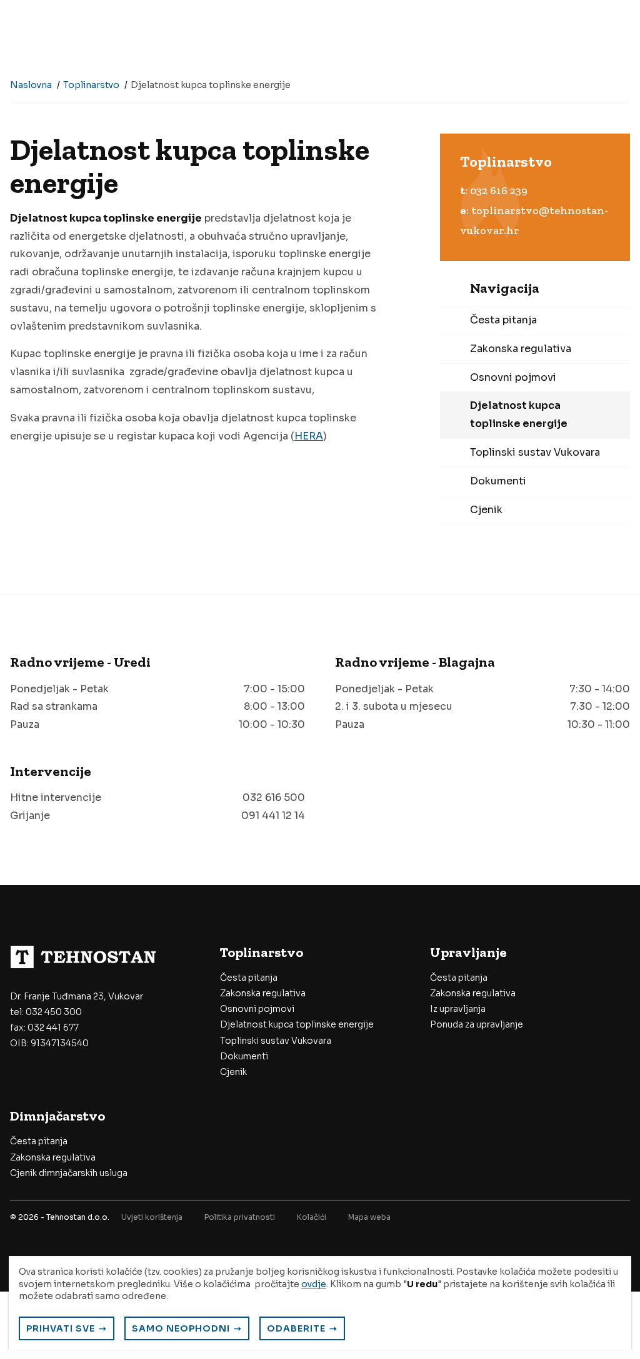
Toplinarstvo (91, 85)
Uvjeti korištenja (151, 1217)
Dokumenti (498, 481)
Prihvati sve (60, 1328)
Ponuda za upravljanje (476, 1024)
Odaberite (296, 1328)
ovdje (313, 1284)
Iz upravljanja (458, 1008)
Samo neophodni (181, 1328)
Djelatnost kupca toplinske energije (519, 414)
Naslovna (31, 85)
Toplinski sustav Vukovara (535, 452)
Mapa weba (369, 1217)
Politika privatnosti (239, 1217)
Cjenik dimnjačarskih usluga (69, 1173)
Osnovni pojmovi (513, 377)
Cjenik (486, 509)
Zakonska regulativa (520, 348)
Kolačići (311, 1217)
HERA (308, 436)
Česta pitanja (503, 319)
